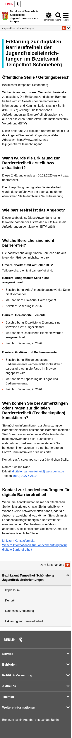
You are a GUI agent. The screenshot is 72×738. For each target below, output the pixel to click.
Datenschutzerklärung (19, 610)
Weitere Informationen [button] (18, 707)
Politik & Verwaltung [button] (17, 675)
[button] (66, 28)
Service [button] (7, 654)
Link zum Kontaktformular (18, 540)
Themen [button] (8, 697)
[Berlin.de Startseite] (11, 4)
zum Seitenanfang (52, 564)
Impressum (12, 590)
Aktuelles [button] (9, 686)
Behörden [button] (9, 664)
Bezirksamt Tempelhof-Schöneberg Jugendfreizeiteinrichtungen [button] (28, 578)
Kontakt (10, 600)
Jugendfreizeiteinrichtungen (18, 27)
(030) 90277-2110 (25, 475)
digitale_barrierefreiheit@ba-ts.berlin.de (38, 471)
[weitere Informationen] (5, 16)
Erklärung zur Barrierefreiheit (24, 621)
